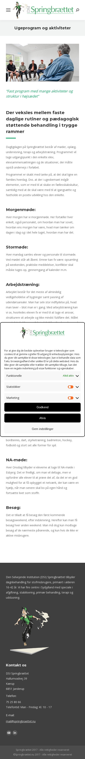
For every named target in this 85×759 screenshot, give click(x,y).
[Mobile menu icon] (8, 10)
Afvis (42, 418)
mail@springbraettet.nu (21, 721)
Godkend (42, 407)
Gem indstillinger (42, 429)
